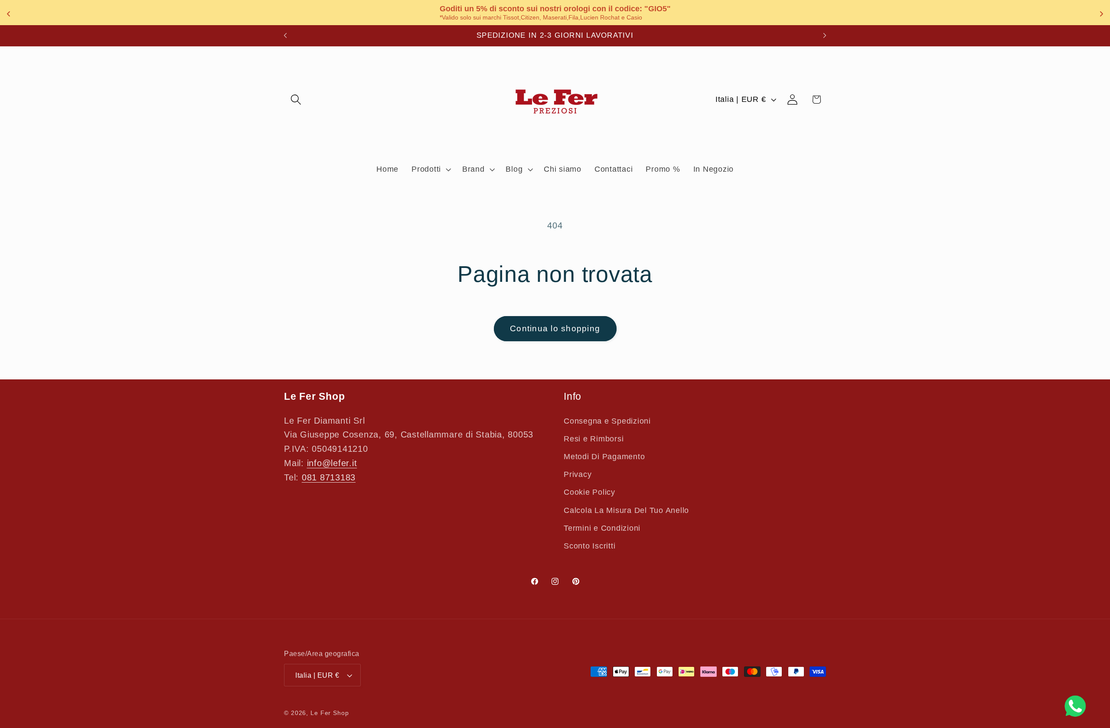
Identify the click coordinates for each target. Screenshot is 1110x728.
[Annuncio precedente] (285, 35)
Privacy (577, 474)
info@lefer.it (332, 463)
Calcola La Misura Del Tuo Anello (626, 510)
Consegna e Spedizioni (607, 421)
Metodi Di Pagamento (604, 456)
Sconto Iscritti (589, 546)
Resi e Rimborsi (594, 438)
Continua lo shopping (555, 328)
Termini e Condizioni (602, 528)
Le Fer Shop (329, 713)
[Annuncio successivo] (824, 35)
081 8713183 (329, 477)
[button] (296, 99)
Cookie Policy (589, 492)
